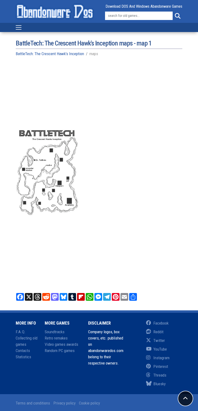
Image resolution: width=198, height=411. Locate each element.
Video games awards (61, 344)
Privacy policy (64, 403)
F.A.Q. (21, 331)
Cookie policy (89, 403)
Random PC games (60, 350)
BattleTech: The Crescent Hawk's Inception (50, 53)
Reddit (158, 331)
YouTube (160, 349)
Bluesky (159, 383)
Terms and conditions (33, 403)
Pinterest (160, 366)
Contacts (23, 350)
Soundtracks (54, 331)
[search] (177, 16)
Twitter (159, 340)
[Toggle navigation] (18, 27)
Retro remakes (56, 338)
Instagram (161, 357)
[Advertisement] (99, 95)
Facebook (161, 323)
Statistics (23, 356)
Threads (159, 375)
